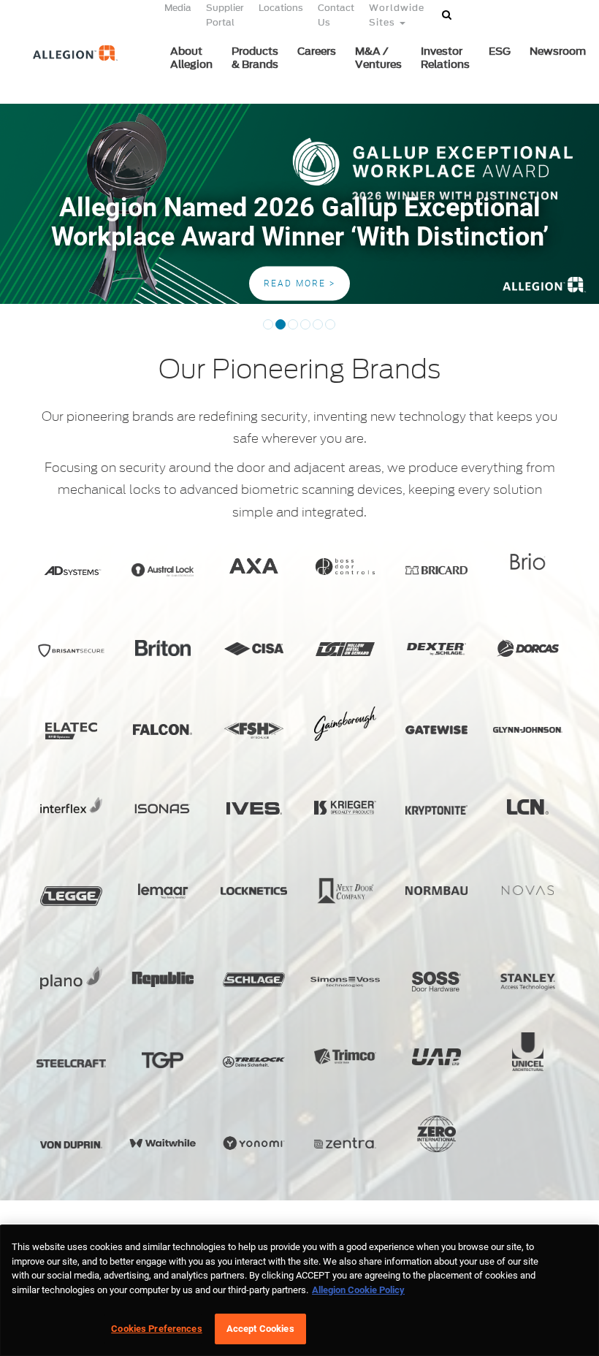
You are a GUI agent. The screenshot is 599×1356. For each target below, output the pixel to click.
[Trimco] (345, 1056)
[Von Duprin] (71, 1145)
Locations (281, 7)
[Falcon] (162, 729)
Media (177, 7)
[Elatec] (71, 731)
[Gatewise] (436, 729)
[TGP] (162, 1060)
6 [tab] (330, 329)
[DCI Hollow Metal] (345, 649)
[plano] (71, 978)
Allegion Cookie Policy (358, 1289)
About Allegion (191, 58)
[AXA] (254, 566)
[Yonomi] (254, 1143)
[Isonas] (162, 809)
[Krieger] (345, 807)
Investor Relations (445, 58)
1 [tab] (268, 329)
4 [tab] (305, 329)
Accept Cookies (260, 1328)
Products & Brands (255, 58)
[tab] (15, 289)
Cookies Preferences (156, 1328)
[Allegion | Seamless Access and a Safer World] (67, 78)
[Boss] (345, 566)
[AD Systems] (71, 570)
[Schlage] (254, 979)
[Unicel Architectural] (527, 1051)
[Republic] (162, 979)
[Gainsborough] (345, 723)
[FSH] (254, 731)
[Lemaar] (162, 891)
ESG (500, 51)
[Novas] (527, 890)
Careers (316, 51)
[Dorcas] (527, 648)
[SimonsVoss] (345, 982)
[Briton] (162, 647)
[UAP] (436, 1056)
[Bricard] (436, 570)
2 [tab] (280, 329)
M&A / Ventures (378, 58)
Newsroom (558, 51)
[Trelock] (254, 1062)
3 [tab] (293, 329)
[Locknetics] (254, 891)
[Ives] (254, 808)
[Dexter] (436, 649)
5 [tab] (318, 329)
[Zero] (436, 1134)
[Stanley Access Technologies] (527, 982)
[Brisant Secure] (71, 650)
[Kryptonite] (436, 809)
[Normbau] (436, 891)
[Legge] (71, 896)
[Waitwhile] (162, 1143)
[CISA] (254, 648)
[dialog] (299, 1290)
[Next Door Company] (345, 891)
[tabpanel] (299, 204)
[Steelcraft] (71, 1063)
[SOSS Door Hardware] (436, 981)
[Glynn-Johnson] (527, 730)
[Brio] (527, 561)
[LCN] (527, 807)
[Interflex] (71, 805)
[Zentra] (345, 1143)
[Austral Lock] (162, 569)
